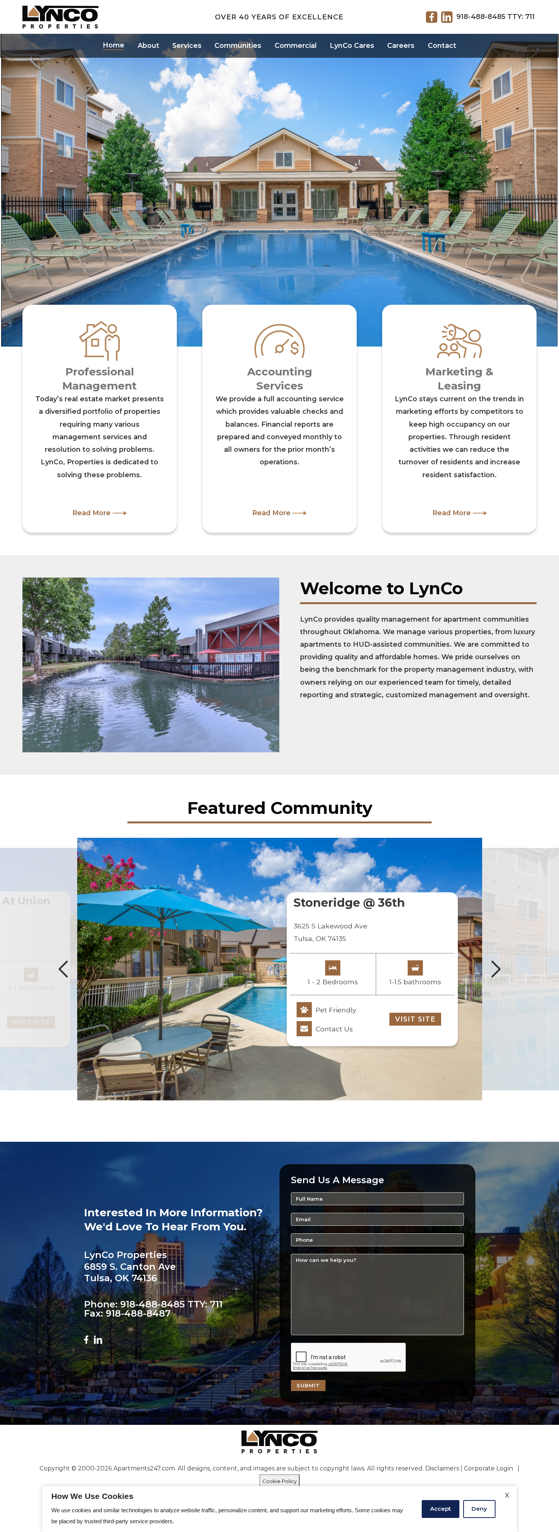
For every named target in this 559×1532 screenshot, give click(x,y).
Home (113, 45)
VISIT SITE (31, 1022)
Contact (442, 45)
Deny (479, 1508)
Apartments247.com (144, 1468)
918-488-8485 (480, 17)
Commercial (296, 45)
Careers (400, 45)
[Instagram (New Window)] (98, 1339)
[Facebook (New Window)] (86, 1339)
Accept (440, 1508)
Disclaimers (442, 1468)
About (148, 45)
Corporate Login (488, 1468)
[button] (63, 969)
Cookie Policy (279, 1481)
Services (187, 45)
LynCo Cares (352, 45)
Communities (237, 45)
